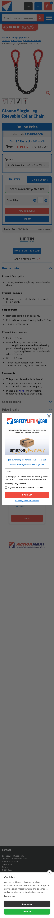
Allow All (27, 911)
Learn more (9, 896)
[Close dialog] (49, 416)
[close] (49, 872)
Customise (27, 904)
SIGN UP (27, 494)
